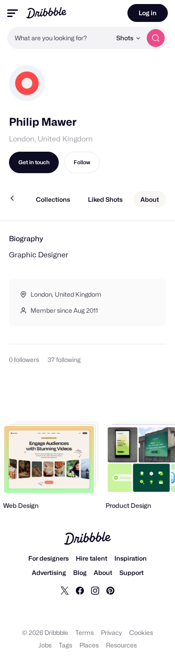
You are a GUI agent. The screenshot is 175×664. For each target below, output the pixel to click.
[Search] (156, 38)
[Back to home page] (46, 12)
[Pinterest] (110, 590)
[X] (65, 590)
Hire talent (91, 558)
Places (89, 645)
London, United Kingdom (50, 139)
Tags (65, 645)
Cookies (141, 632)
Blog (80, 572)
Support (131, 572)
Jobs (45, 645)
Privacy (111, 632)
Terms (84, 632)
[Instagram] (95, 590)
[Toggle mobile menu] (12, 13)
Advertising (49, 572)
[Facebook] (80, 590)
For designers (48, 558)
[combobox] (59, 38)
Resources (121, 645)
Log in (148, 13)
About (103, 572)
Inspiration (130, 558)
